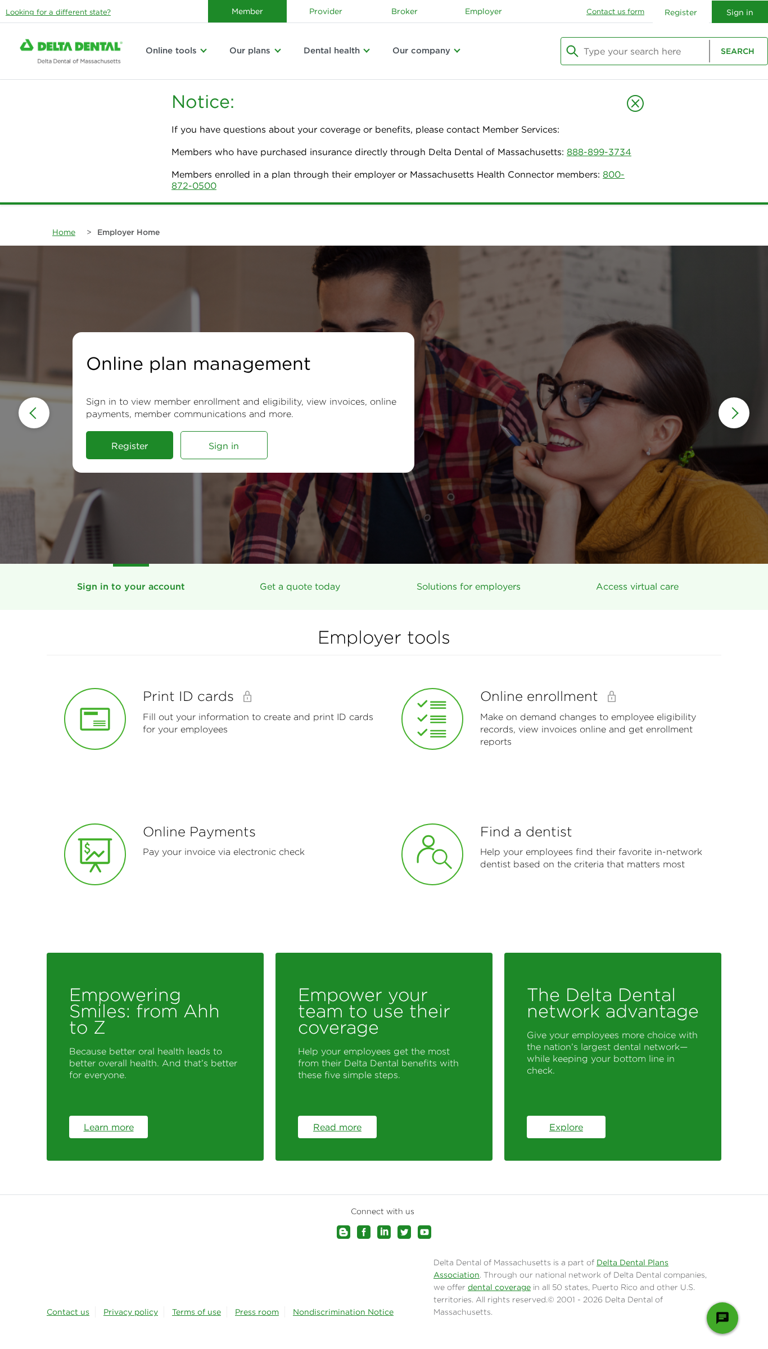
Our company (421, 50)
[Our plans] (277, 50)
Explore (566, 1127)
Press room (257, 1312)
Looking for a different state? (58, 12)
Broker (404, 11)
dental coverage (499, 1287)
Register (681, 12)
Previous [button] (34, 412)
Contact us (68, 1312)
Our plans (249, 50)
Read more (337, 1127)
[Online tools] (203, 50)
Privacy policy (130, 1312)
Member (247, 11)
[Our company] (457, 50)
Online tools (171, 50)
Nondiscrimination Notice (343, 1312)
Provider (325, 11)
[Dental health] (367, 50)
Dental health (332, 50)
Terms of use (196, 1312)
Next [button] (734, 412)
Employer (483, 11)
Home (63, 232)
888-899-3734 (599, 151)
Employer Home (128, 232)
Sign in (224, 445)
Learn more (109, 1127)
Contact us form (615, 11)
